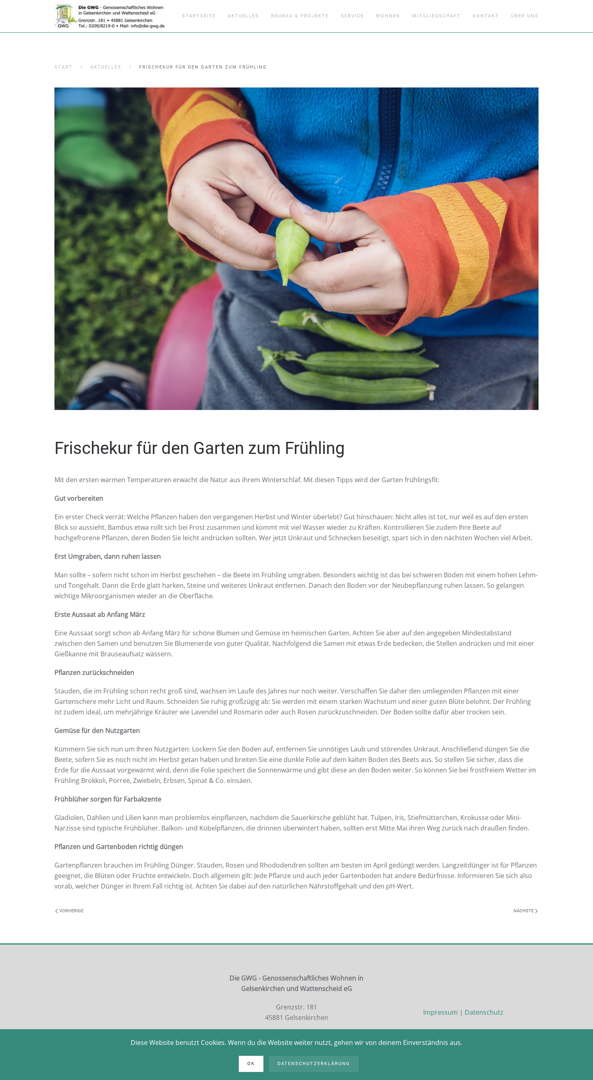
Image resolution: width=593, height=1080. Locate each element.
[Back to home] (109, 16)
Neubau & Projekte (300, 16)
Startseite (199, 16)
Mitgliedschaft (436, 16)
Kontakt (486, 16)
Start (63, 67)
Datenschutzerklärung (314, 1063)
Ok (251, 1063)
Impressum (440, 1012)
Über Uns (525, 16)
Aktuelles (243, 16)
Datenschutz (484, 1012)
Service (352, 16)
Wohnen (388, 16)
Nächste (524, 911)
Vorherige (71, 911)
